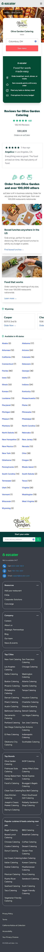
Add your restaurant (13, 590)
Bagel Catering (11, 830)
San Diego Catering (13, 727)
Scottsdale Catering (30, 742)
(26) (27, 487)
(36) (27, 371)
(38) (26, 453)
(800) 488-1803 (17, 566)
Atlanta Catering (29, 681)
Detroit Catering (29, 711)
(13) (8, 398)
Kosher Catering (12, 867)
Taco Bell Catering (30, 790)
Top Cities (9, 654)
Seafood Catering (12, 886)
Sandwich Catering (30, 879)
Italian (6, 13)
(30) (8, 453)
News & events (11, 643)
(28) (8, 412)
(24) (27, 350)
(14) (10, 474)
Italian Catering (11, 862)
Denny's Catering (12, 810)
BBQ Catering (28, 830)
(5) (28, 432)
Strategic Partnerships (14, 629)
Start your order (22, 534)
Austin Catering (11, 706)
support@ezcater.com (21, 576)
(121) (27, 481)
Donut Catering (11, 851)
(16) (28, 357)
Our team (9, 638)
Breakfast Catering (30, 834)
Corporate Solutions (13, 599)
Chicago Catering (29, 667)
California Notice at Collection (13, 925)
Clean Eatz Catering (13, 790)
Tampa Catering (29, 690)
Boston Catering (12, 681)
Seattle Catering (29, 686)
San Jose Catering (30, 722)
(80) (7, 371)
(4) (26, 405)
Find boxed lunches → (14, 249)
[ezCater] (8, 3)
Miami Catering (11, 702)
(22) (8, 481)
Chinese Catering (12, 842)
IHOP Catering (28, 761)
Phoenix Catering (12, 686)
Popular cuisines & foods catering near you (22, 823)
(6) (28, 419)
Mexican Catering (12, 874)
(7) (9, 364)
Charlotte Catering (30, 702)
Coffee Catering (29, 842)
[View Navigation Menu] (41, 3)
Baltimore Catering (13, 711)
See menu (22, 48)
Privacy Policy (7, 914)
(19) (7, 419)
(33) (7, 384)
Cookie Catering (12, 846)
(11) (7, 391)
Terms (4, 920)
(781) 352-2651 (17, 571)
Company (9, 615)
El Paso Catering (12, 734)
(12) (8, 350)
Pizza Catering (28, 874)
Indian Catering (28, 858)
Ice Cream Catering (13, 858)
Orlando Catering (29, 706)
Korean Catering (29, 862)
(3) (28, 364)
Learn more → (10, 298)
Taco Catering (11, 890)
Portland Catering (12, 722)
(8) (29, 501)
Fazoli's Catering (12, 783)
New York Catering (13, 659)
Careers (8, 621)
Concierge (9, 604)
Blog (6, 634)
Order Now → (10, 325)
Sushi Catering (28, 886)
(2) (6, 343)
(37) (10, 467)
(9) (27, 460)
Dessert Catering (29, 846)
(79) (8, 357)
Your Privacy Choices (10, 937)
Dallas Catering (11, 674)
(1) (29, 467)
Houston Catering (30, 697)
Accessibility (7, 931)
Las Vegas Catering (30, 715)
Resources (9, 585)
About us (8, 625)
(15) (30, 398)
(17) (28, 343)
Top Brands (10, 756)
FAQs (7, 595)
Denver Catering (12, 697)
